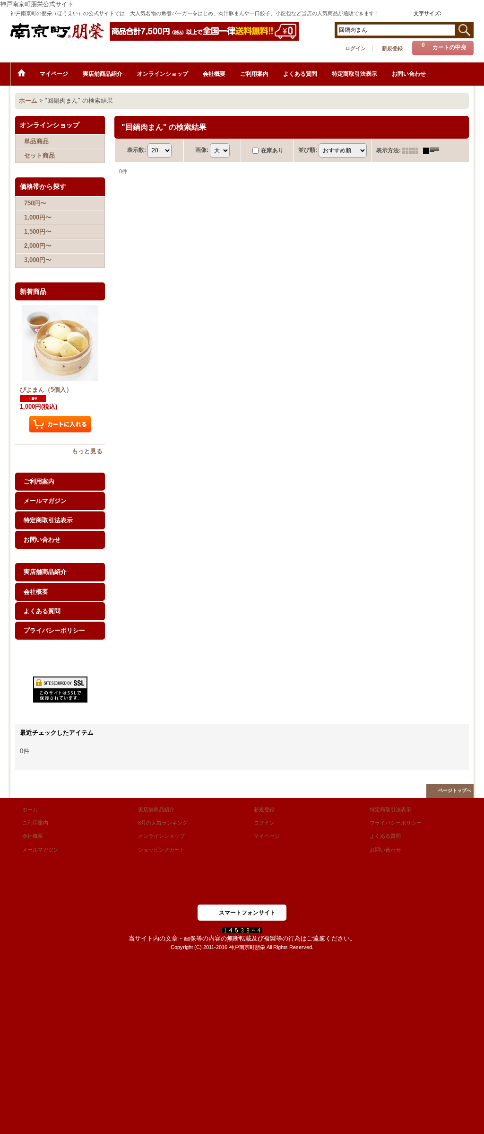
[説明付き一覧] (433, 150)
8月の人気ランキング (163, 823)
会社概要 (36, 591)
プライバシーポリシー (54, 630)
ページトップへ (454, 790)
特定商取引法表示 (48, 520)
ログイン (355, 48)
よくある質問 (42, 611)
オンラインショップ (161, 836)
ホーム (30, 809)
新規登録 (392, 48)
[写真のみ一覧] (412, 150)
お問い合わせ (42, 539)
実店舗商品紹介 (45, 571)
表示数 (136, 150)
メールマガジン (45, 500)
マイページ (267, 836)
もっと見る (87, 451)
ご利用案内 (39, 481)
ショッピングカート (161, 850)
